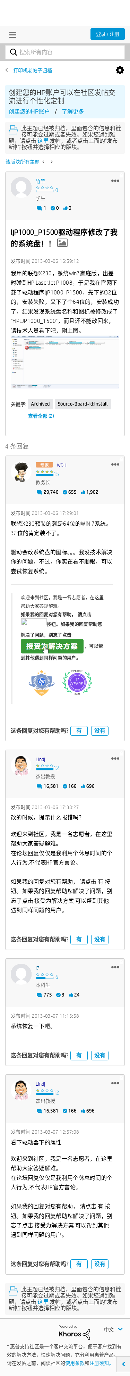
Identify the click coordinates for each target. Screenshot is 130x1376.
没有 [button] (99, 730)
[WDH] (21, 471)
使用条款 (75, 1363)
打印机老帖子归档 (32, 70)
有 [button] (79, 730)
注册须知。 (101, 1363)
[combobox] (65, 52)
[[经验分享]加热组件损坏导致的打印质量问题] (44, 161)
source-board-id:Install (83, 404)
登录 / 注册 (107, 34)
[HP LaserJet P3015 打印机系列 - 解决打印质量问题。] (51, 161)
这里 (43, 140)
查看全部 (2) (41, 416)
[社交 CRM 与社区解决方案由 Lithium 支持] (74, 1332)
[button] (115, 180)
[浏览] (11, 34)
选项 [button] (120, 70)
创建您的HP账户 (29, 112)
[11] (65, 362)
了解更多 (73, 112)
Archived (40, 404)
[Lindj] (21, 765)
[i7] (21, 974)
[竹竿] (21, 187)
